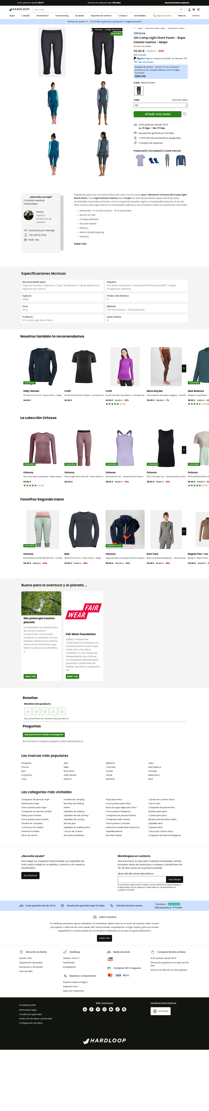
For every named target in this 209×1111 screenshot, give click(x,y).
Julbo (151, 763)
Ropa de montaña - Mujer (155, 28)
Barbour (68, 779)
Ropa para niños (114, 800)
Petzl (150, 779)
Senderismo (42, 16)
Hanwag (152, 771)
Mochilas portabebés (74, 835)
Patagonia (26, 763)
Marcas (181, 16)
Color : (144, 83)
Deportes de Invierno (101, 16)
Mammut (110, 779)
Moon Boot (69, 771)
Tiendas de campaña (31, 824)
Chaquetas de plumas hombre (36, 812)
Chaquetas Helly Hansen (118, 820)
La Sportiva (26, 775)
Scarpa (109, 771)
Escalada (79, 16)
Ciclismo (122, 16)
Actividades (140, 16)
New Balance (154, 767)
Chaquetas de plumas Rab (161, 808)
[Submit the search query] (181, 10)
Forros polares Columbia (118, 824)
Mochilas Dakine (114, 835)
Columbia (110, 767)
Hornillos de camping (74, 800)
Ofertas (195, 16)
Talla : (137, 100)
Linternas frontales (30, 831)
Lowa (23, 779)
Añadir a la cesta (157, 114)
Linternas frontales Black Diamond (122, 827)
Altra (66, 763)
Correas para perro (157, 816)
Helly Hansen (70, 775)
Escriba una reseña (142, 46)
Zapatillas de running (74, 820)
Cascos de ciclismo (73, 831)
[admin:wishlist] (184, 114)
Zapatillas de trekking (74, 812)
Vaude (109, 775)
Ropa (12, 16)
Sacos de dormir (29, 835)
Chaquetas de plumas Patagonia (164, 835)
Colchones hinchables (32, 827)
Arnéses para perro (157, 812)
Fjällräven (110, 763)
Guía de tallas (180, 100)
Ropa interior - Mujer (176, 28)
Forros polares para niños (118, 804)
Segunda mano (163, 16)
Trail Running (61, 16)
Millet (66, 767)
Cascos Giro (154, 804)
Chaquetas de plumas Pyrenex (121, 816)
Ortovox (139, 33)
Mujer (140, 28)
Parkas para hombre (31, 816)
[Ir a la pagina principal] (136, 28)
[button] (52, 52)
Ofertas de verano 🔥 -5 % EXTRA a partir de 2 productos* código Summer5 (104, 22)
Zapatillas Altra (155, 824)
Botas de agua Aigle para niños (121, 808)
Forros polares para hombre (35, 820)
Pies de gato (70, 824)
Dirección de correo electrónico (135, 874)
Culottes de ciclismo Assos (161, 800)
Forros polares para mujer (33, 808)
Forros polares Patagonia (118, 812)
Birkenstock (154, 775)
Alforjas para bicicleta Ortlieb (162, 820)
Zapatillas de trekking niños (77, 827)
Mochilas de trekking (74, 804)
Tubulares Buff (155, 827)
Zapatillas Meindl (114, 831)
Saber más (140, 76)
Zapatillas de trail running (76, 816)
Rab (23, 771)
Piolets (67, 808)
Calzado (25, 16)
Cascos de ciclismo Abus (160, 831)
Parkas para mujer (30, 804)
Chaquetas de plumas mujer (35, 800)
